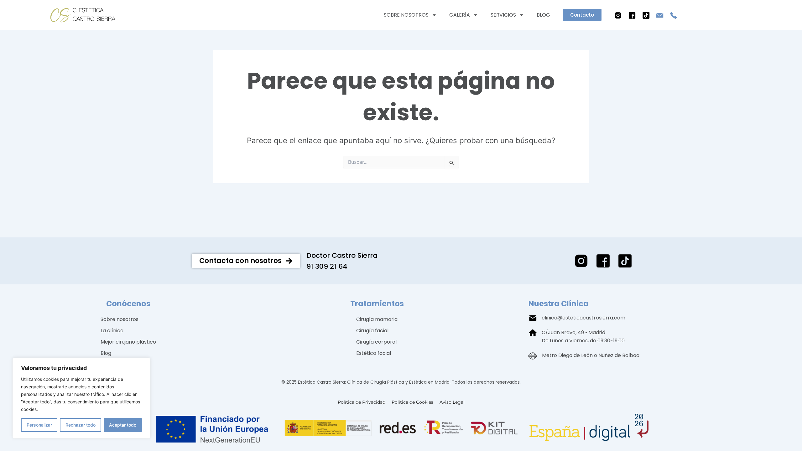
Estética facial (373, 353)
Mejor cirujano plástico (128, 341)
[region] (81, 398)
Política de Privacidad (361, 402)
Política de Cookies (412, 402)
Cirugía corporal (376, 341)
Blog (543, 14)
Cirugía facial (372, 330)
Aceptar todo (122, 425)
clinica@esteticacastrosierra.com (583, 317)
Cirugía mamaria (377, 319)
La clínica (112, 330)
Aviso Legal (452, 402)
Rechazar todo (80, 425)
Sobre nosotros (406, 14)
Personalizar (39, 425)
